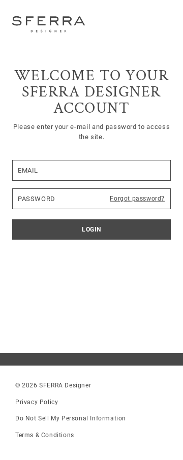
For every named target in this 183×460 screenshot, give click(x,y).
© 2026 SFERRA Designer (53, 385)
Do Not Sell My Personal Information (70, 418)
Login (91, 229)
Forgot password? (137, 198)
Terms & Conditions (44, 435)
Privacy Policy (36, 402)
